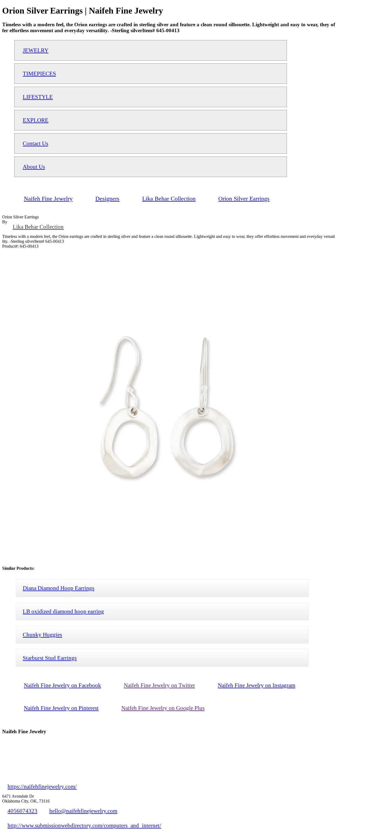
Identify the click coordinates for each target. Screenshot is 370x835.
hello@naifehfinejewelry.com (83, 811)
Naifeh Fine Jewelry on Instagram (256, 685)
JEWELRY (35, 50)
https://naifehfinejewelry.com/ (42, 786)
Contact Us (35, 143)
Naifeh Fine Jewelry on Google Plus (163, 708)
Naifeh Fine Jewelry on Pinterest (61, 708)
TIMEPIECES (39, 73)
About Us (34, 166)
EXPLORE (35, 120)
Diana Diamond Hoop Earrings (58, 588)
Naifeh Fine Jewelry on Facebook (62, 685)
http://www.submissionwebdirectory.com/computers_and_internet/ (84, 825)
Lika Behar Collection (38, 227)
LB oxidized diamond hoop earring (63, 611)
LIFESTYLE (38, 97)
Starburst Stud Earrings (50, 658)
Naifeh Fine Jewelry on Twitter (159, 685)
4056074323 (22, 811)
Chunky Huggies (42, 634)
